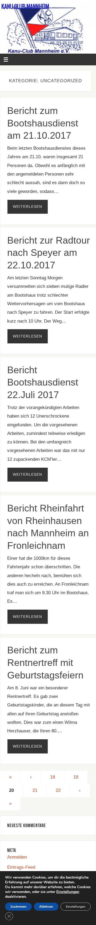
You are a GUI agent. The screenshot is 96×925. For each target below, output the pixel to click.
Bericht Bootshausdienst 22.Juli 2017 (42, 382)
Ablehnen (46, 906)
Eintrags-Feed (21, 867)
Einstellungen (67, 892)
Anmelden (17, 857)
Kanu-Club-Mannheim (25, 7)
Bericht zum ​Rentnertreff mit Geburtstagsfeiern (45, 663)
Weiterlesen (27, 207)
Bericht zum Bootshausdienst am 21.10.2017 (42, 123)
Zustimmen (18, 906)
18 (52, 777)
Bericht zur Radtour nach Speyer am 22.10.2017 (48, 253)
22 (58, 790)
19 (75, 777)
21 (35, 790)
